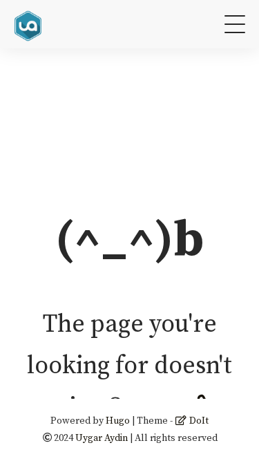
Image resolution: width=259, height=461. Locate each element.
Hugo (118, 421)
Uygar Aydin (101, 438)
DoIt (198, 421)
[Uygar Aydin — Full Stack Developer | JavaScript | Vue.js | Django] (29, 23)
